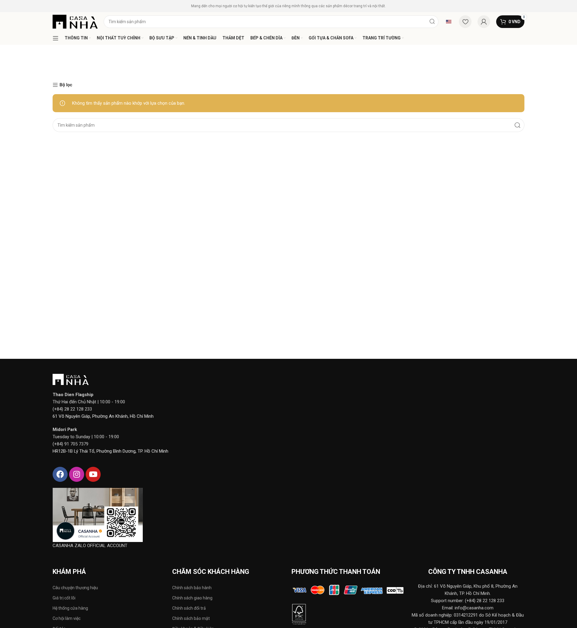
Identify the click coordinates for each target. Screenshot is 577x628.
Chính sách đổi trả (189, 608)
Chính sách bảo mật (191, 618)
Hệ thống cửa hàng (70, 608)
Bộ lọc (66, 85)
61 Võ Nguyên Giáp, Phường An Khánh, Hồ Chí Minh (103, 416)
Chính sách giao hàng (192, 598)
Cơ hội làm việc (67, 618)
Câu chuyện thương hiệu (75, 587)
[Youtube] (93, 474)
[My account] (484, 22)
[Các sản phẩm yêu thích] (465, 22)
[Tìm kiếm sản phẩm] (432, 21)
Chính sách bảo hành (192, 587)
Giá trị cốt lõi (64, 598)
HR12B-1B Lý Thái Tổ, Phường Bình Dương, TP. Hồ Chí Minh (110, 451)
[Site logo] (75, 21)
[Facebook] (60, 474)
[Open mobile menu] (56, 38)
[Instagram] (76, 474)
